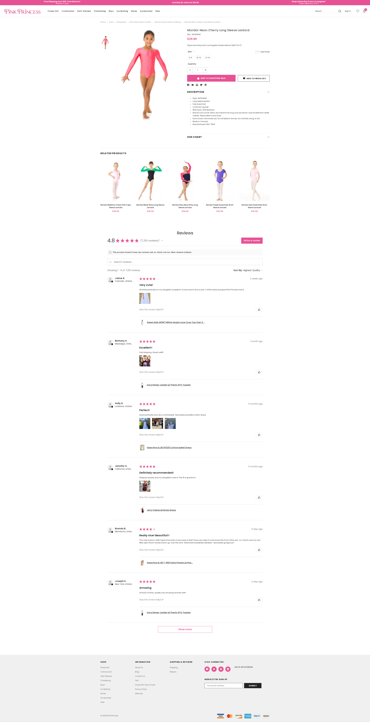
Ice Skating (122, 11)
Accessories (146, 11)
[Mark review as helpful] (259, 309)
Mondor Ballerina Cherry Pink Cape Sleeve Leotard (115, 206)
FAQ (136, 680)
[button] (162, 240)
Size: (190, 51)
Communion (68, 11)
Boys (111, 11)
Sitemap (139, 693)
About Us (139, 667)
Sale (157, 11)
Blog (137, 672)
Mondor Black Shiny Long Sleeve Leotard (150, 206)
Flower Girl (53, 11)
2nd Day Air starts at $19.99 (185, 2)
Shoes (134, 11)
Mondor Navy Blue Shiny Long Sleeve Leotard (185, 206)
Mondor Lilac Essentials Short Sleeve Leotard (254, 206)
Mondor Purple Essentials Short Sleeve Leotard (219, 206)
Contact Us (140, 676)
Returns (173, 672)
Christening (100, 11)
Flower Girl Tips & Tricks (145, 685)
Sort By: (238, 270)
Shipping (174, 667)
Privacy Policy (141, 689)
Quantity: (192, 64)
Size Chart (265, 52)
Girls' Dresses (84, 11)
